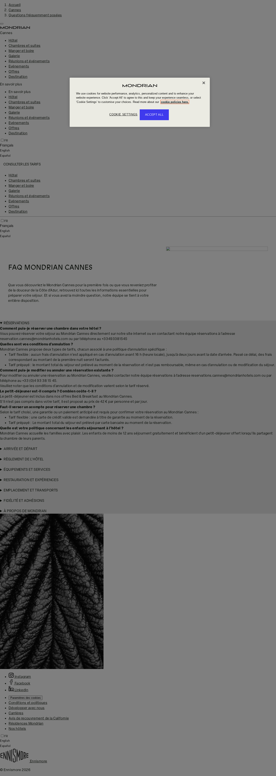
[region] (140, 102)
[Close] (204, 83)
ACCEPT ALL (154, 114)
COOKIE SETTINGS (123, 114)
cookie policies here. (175, 102)
